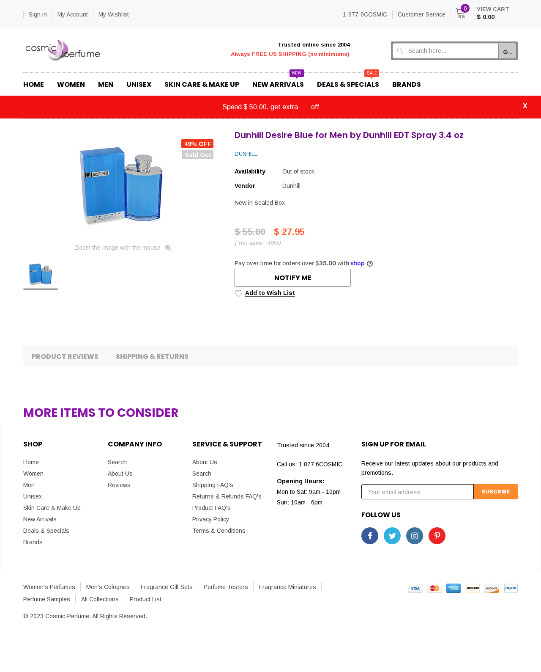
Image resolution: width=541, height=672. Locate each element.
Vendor (245, 185)
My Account (72, 14)
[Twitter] (392, 535)
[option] (122, 184)
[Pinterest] (437, 535)
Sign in (38, 14)
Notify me (292, 278)
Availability (250, 171)
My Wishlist (113, 14)
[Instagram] (414, 535)
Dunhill (246, 154)
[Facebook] (369, 535)
